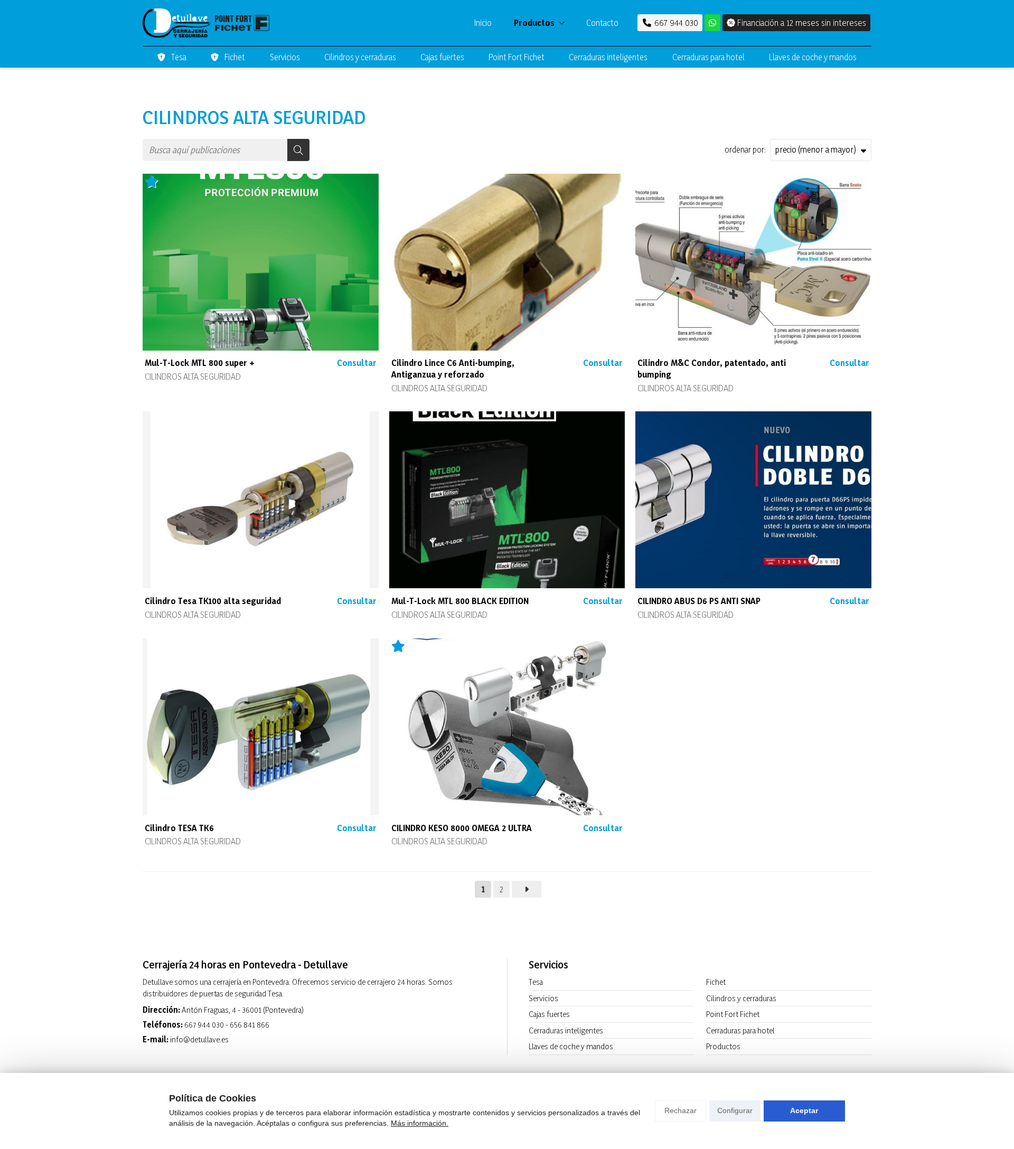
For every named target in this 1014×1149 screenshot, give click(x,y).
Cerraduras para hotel (740, 1030)
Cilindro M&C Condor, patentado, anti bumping (711, 368)
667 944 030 (204, 1025)
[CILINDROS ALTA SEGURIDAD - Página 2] (526, 889)
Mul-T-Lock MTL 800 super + (200, 362)
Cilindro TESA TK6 (179, 828)
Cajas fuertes (549, 1014)
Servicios (543, 998)
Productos (723, 1046)
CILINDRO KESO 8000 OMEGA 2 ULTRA (461, 828)
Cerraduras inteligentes (566, 1030)
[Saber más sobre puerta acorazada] (712, 22)
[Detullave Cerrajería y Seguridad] (206, 22)
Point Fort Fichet (732, 1014)
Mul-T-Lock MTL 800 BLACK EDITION (460, 601)
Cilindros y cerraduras (741, 998)
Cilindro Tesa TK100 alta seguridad (213, 601)
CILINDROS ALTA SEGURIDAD (193, 376)
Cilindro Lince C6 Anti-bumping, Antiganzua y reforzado (452, 368)
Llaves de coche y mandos (571, 1046)
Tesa (536, 982)
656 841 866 (249, 1025)
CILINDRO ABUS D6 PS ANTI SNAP (698, 601)
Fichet (716, 982)
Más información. (419, 1123)
